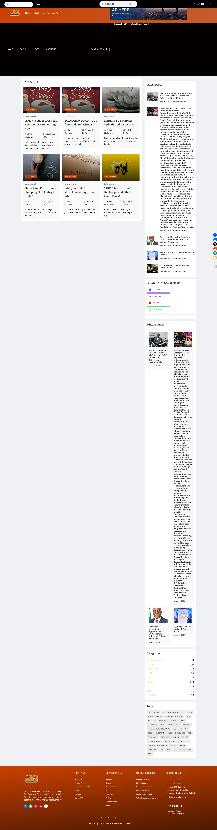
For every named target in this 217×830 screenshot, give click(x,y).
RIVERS (176, 737)
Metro (149, 678)
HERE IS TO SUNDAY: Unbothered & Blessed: (119, 122)
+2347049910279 (175, 779)
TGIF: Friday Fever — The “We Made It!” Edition (80, 122)
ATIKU (150, 716)
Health (149, 673)
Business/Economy (155, 660)
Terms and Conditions (83, 787)
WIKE (150, 754)
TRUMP (182, 745)
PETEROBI (165, 737)
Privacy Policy (80, 783)
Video (161, 750)
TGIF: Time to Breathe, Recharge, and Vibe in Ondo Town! (119, 192)
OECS (150, 733)
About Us (78, 779)
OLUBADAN (159, 733)
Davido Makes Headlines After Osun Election (132, 24)
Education (151, 664)
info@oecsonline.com (177, 797)
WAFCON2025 (179, 750)
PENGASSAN (153, 737)
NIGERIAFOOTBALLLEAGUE (159, 729)
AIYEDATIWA (173, 712)
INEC (182, 721)
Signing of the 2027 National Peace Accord (177, 253)
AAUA (156, 712)
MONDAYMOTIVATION (156, 725)
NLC (174, 729)
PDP (189, 733)
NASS (177, 725)
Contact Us (79, 798)
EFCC (188, 716)
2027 (149, 712)
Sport (149, 691)
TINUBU (173, 745)
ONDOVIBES (180, 733)
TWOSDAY (152, 750)
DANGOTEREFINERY (175, 716)
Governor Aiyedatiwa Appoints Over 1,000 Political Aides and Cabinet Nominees (175, 239)
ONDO (169, 733)
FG (155, 721)
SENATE (185, 737)
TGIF (187, 741)
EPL (149, 721)
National (150, 682)
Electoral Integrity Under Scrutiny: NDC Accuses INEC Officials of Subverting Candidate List (177, 95)
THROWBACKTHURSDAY (157, 745)
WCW (190, 750)
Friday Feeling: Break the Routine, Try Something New (41, 124)
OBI (186, 729)
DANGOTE (160, 716)
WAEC (168, 750)
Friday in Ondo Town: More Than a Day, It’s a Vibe (79, 192)
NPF (180, 729)
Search (39, 4)
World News (152, 695)
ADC (163, 712)
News (77, 790)
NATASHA (187, 725)
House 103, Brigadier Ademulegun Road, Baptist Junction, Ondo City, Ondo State (182, 790)
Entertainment (31, 109)
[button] (215, 235)
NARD (170, 725)
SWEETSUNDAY (170, 741)
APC (183, 712)
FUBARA (174, 721)
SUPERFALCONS (154, 741)
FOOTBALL (163, 721)
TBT (181, 741)
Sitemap (78, 794)
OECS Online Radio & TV (43, 13)
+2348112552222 (174, 783)
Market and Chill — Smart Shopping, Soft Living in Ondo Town (41, 192)
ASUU (190, 712)
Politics (150, 686)
